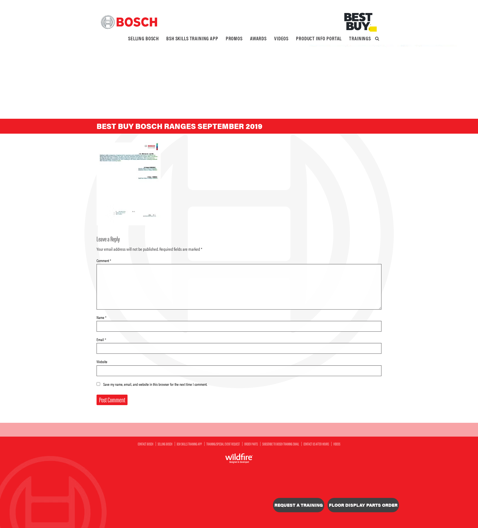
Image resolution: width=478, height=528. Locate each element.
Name (101, 317)
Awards (258, 38)
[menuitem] (143, 38)
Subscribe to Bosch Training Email (280, 444)
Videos (281, 38)
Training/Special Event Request (223, 444)
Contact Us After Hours (316, 444)
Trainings (360, 38)
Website (102, 361)
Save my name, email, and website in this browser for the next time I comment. (155, 384)
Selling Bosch (143, 38)
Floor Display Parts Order (363, 505)
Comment (104, 260)
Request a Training (298, 505)
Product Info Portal (319, 38)
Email (101, 339)
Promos (234, 38)
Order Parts (251, 444)
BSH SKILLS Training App (192, 38)
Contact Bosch (145, 444)
